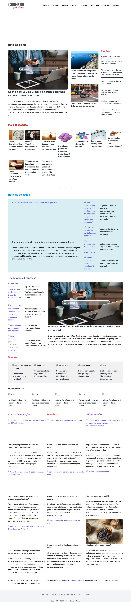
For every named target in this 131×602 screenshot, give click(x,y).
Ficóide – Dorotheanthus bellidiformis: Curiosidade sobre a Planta (110, 112)
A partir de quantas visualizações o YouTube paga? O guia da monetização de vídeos (34, 292)
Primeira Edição (77, 580)
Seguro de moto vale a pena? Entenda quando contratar (83, 104)
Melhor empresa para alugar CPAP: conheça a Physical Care (109, 247)
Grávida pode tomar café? (97, 496)
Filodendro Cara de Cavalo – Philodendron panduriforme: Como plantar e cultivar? (111, 72)
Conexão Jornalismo (73, 601)
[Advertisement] (65, 24)
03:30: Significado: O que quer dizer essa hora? (64, 403)
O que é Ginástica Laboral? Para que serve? (31, 145)
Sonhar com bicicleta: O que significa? (19, 376)
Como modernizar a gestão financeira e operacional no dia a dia (35, 343)
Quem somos (45, 595)
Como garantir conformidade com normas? (33, 328)
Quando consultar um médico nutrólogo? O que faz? (109, 263)
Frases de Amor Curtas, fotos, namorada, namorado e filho (49, 145)
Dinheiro (65, 5)
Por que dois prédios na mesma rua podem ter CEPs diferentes (23, 446)
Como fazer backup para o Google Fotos (97, 144)
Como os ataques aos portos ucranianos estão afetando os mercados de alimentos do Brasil (84, 75)
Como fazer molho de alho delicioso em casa (64, 546)
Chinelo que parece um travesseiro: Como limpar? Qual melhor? (64, 151)
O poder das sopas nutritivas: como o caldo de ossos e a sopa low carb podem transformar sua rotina (104, 447)
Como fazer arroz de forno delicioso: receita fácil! (63, 497)
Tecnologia (95, 5)
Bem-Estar (55, 5)
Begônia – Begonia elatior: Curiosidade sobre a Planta (111, 102)
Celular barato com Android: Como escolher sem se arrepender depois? (35, 313)
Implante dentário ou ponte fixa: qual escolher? (109, 231)
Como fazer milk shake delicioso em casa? (62, 446)
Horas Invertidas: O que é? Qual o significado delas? (15, 176)
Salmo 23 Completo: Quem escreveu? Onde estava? (16, 145)
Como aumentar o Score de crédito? (81, 144)
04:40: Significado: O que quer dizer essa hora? (88, 403)
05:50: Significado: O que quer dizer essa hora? (111, 403)
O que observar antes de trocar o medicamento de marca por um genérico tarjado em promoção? (109, 212)
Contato (116, 5)
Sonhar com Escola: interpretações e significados (86, 373)
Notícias (84, 5)
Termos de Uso (76, 595)
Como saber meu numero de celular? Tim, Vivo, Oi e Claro (48, 171)
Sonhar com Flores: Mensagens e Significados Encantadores (108, 375)
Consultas (105, 5)
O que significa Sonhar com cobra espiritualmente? (114, 142)
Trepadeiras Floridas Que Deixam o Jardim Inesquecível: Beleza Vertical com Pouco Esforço (111, 60)
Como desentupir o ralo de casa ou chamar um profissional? (23, 497)
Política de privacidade (60, 595)
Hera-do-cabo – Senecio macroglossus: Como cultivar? (110, 92)
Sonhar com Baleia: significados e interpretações (42, 373)
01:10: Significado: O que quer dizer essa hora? (17, 403)
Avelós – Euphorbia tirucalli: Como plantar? (111, 82)
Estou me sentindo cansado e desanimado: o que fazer (43, 242)
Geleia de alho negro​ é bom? (98, 545)
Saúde (45, 5)
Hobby (74, 5)
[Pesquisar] (122, 5)
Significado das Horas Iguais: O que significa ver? (32, 171)
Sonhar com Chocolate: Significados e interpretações (62, 375)
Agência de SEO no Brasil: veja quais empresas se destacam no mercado (36, 93)
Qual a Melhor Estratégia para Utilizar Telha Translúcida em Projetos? (24, 552)
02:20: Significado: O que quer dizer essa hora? (41, 403)
